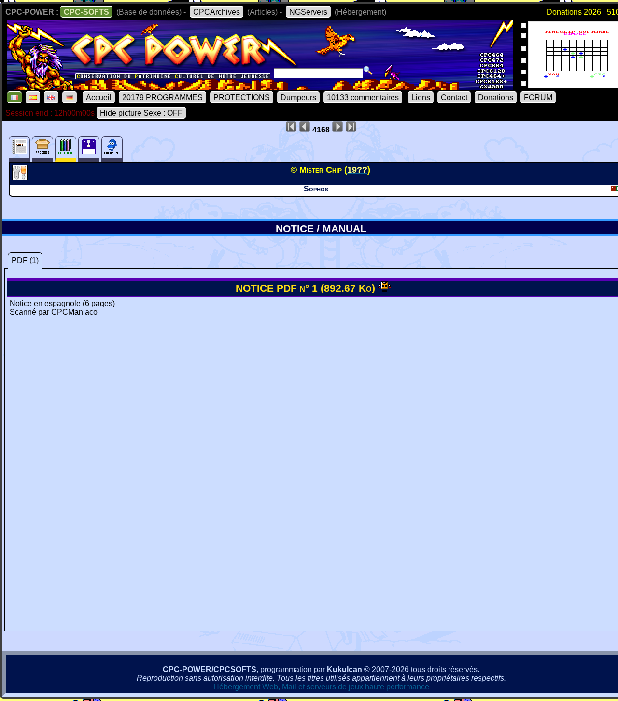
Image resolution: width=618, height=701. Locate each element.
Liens (420, 97)
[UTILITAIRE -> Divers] (21, 177)
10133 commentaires (363, 97)
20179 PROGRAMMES (162, 97)
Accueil (99, 97)
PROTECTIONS (241, 97)
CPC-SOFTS (86, 12)
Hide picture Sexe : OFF (141, 113)
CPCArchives (216, 12)
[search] (368, 70)
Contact (454, 97)
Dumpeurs (298, 97)
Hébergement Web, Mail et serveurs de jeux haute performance (321, 687)
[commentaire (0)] (112, 149)
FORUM (538, 97)
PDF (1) (25, 260)
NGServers (308, 12)
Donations (495, 97)
